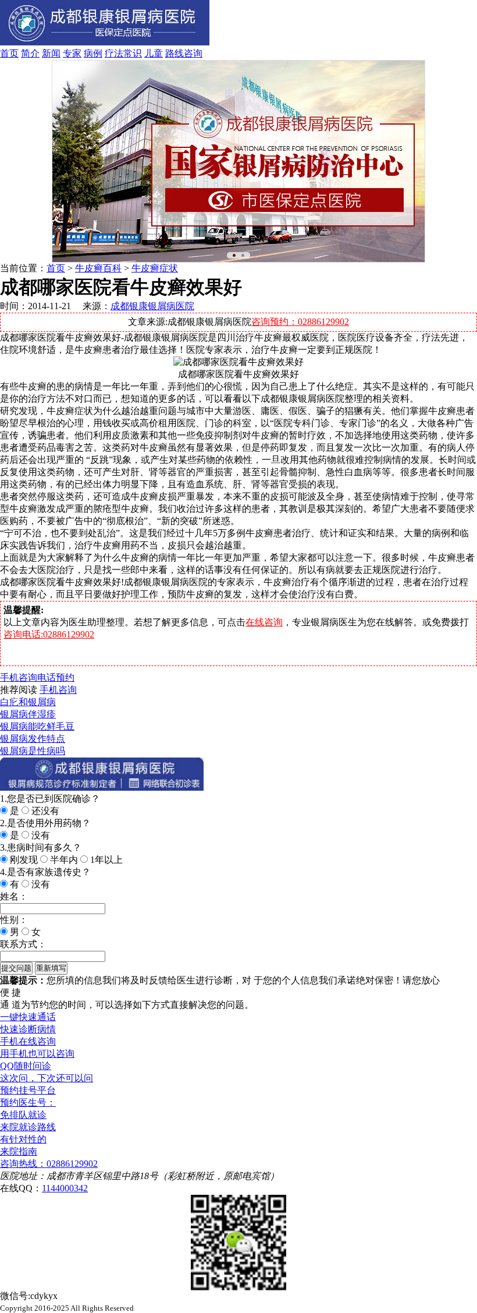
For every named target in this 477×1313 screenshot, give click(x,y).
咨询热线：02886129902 (49, 1164)
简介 (30, 53)
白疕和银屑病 (28, 702)
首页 (9, 53)
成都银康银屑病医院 (152, 306)
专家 (72, 53)
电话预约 (55, 677)
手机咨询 (18, 677)
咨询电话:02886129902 (48, 634)
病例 (93, 53)
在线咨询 (264, 622)
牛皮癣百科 (98, 268)
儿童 (153, 53)
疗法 (114, 53)
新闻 (51, 53)
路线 (174, 53)
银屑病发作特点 (32, 739)
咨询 (193, 53)
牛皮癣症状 (154, 268)
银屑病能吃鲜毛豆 (37, 726)
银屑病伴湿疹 (28, 714)
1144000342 (65, 1188)
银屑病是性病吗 (32, 751)
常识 (132, 53)
